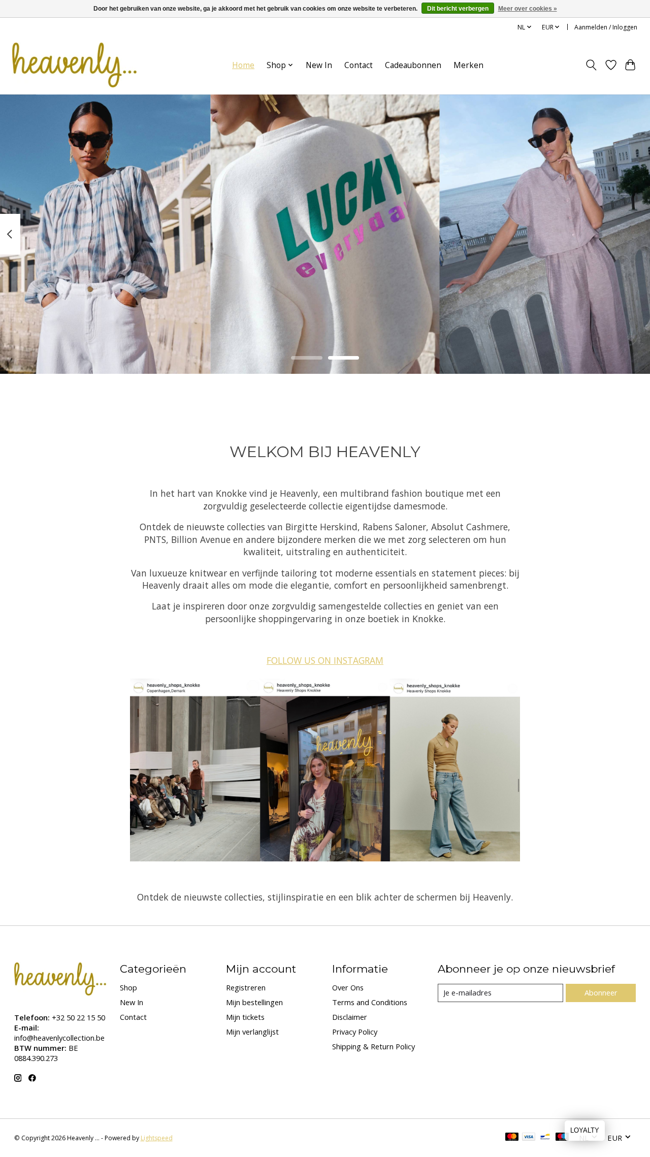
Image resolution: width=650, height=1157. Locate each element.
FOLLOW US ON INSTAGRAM (325, 660)
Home (243, 65)
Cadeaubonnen (413, 65)
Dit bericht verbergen (458, 8)
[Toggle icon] (590, 65)
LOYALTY (584, 1130)
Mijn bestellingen (254, 1002)
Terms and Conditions (369, 1002)
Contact (358, 65)
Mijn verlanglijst (252, 1031)
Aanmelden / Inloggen (605, 27)
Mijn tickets (245, 1017)
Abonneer (601, 992)
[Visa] (528, 1138)
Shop (128, 987)
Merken (468, 65)
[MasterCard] (511, 1138)
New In (319, 65)
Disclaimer (349, 1017)
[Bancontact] (545, 1138)
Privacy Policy (354, 1031)
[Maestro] (562, 1138)
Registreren (246, 987)
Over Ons (348, 987)
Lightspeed (157, 1138)
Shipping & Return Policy (373, 1046)
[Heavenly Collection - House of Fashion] (74, 65)
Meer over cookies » (527, 8)
